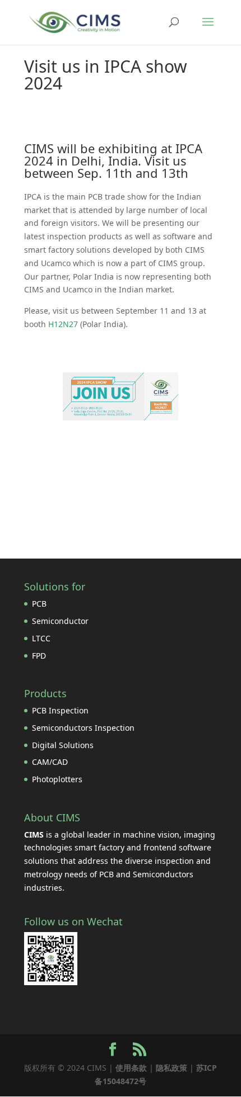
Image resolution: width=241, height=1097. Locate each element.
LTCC (41, 638)
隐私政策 (171, 1067)
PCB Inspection (60, 710)
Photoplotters (57, 779)
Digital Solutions (63, 745)
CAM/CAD (50, 761)
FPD (39, 655)
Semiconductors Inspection (83, 727)
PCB (39, 603)
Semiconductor (60, 621)
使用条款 (131, 1067)
